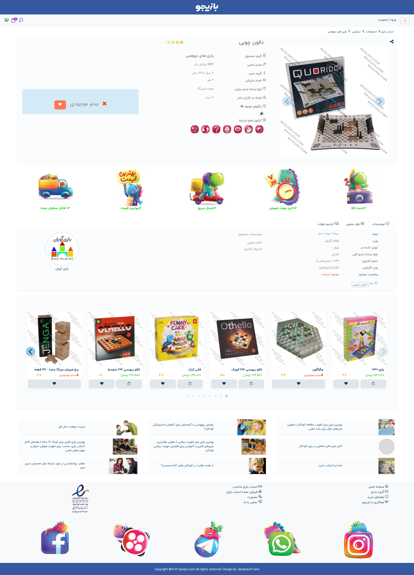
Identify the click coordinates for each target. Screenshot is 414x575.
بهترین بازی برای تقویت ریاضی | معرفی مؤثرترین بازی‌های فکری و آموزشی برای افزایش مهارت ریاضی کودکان (184, 446)
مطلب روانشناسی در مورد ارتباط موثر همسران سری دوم (55, 466)
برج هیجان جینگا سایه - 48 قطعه (56, 370)
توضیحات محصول (250, 234)
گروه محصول (253, 56)
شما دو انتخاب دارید (330, 466)
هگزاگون (317, 370)
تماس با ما (250, 502)
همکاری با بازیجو (373, 502)
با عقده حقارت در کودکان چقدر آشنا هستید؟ (187, 466)
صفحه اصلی (376, 487)
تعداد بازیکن (254, 81)
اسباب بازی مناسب (245, 487)
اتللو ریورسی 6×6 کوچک (246, 370)
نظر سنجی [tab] (353, 224)
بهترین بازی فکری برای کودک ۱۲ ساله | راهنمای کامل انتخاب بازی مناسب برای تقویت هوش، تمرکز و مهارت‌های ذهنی (54, 446)
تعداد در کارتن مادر (249, 98)
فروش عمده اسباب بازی (241, 492)
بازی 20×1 (378, 370)
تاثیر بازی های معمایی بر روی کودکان (320, 446)
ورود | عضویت (387, 20)
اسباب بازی (387, 31)
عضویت (252, 497)
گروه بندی (377, 492)
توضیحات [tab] (378, 224)
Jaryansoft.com (248, 569)
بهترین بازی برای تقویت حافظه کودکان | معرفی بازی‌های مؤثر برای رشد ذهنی (314, 427)
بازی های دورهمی (337, 31)
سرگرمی (356, 31)
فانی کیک (194, 370)
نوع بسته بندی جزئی (248, 89)
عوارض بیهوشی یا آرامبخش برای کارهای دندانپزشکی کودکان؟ (183, 427)
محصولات (371, 31)
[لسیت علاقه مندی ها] (6, 20)
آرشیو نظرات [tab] (326, 224)
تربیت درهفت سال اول (71, 427)
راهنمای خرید (375, 497)
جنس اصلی (254, 65)
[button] (286, 101)
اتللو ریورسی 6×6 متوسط (124, 370)
